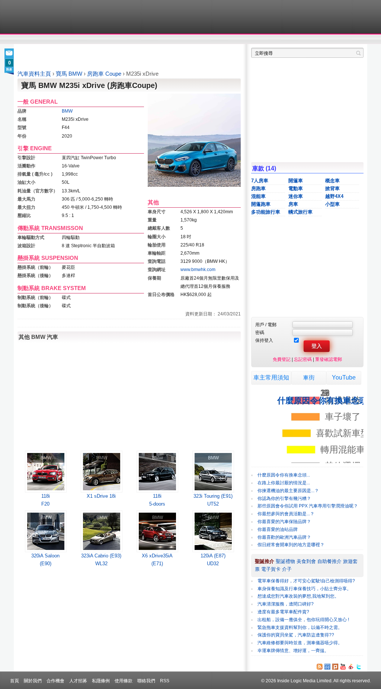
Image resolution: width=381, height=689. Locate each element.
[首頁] (52, 17)
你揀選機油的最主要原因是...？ (288, 490)
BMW (67, 110)
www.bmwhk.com (197, 269)
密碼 (259, 332)
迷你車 (295, 196)
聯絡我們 (146, 680)
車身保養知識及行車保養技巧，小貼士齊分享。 (304, 588)
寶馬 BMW (70, 74)
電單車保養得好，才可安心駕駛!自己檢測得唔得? (306, 580)
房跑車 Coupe (105, 74)
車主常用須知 (271, 377)
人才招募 (78, 680)
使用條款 (123, 680)
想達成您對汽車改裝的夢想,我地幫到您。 (298, 596)
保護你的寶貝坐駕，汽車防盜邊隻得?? (295, 635)
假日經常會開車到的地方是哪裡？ (290, 544)
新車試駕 (60, 39)
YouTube (344, 377)
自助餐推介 (329, 561)
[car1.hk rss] (320, 667)
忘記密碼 (303, 359)
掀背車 (332, 188)
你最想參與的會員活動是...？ (285, 513)
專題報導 (89, 39)
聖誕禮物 (285, 561)
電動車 (295, 188)
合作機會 (55, 680)
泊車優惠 (186, 39)
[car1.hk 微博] (351, 667)
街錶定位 (260, 39)
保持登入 (264, 340)
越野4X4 (334, 196)
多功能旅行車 (265, 212)
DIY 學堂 (119, 39)
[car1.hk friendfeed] (327, 667)
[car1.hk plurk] (335, 667)
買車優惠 (215, 39)
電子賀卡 (271, 569)
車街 (237, 39)
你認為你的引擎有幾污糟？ (284, 498)
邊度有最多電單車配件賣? (283, 611)
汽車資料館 (294, 39)
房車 (293, 204)
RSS (164, 680)
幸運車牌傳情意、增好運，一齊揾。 (293, 650)
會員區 (356, 39)
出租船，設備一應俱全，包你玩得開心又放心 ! (303, 619)
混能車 (258, 196)
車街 (309, 377)
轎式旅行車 (300, 212)
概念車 (332, 180)
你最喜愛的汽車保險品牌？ (284, 521)
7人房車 (259, 180)
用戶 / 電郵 (265, 324)
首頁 (14, 680)
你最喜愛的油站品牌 (277, 529)
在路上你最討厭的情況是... (283, 482)
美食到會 (306, 561)
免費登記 (282, 359)
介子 (287, 569)
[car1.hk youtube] (343, 667)
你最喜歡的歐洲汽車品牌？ (284, 537)
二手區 (327, 39)
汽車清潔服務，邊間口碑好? (285, 604)
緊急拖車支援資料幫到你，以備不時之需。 (299, 627)
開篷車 (295, 180)
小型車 (332, 204)
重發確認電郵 (328, 359)
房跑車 (258, 188)
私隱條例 (101, 680)
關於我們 (33, 680)
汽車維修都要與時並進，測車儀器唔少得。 (299, 642)
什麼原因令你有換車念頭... (283, 475)
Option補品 (153, 39)
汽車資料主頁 (34, 74)
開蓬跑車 (260, 204)
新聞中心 (26, 39)
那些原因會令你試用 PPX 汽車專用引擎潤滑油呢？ (307, 506)
